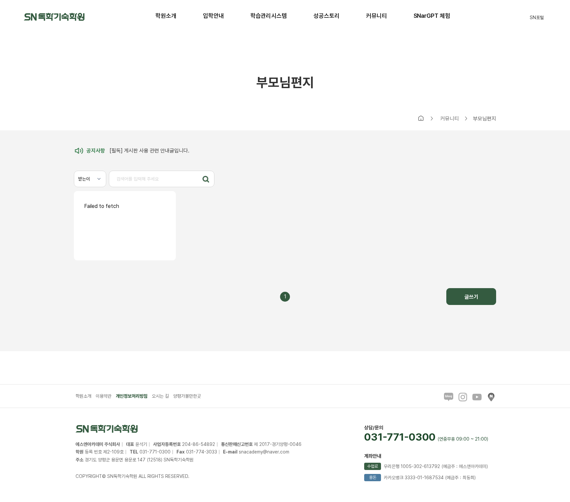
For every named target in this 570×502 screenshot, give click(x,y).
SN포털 (537, 17)
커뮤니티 (449, 118)
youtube (477, 397)
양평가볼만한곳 (187, 396)
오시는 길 (160, 396)
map (491, 397)
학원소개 (83, 396)
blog (448, 397)
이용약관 (103, 396)
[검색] (206, 179)
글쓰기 (471, 297)
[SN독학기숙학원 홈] (54, 16)
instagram (462, 397)
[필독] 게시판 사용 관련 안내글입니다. (137, 151)
